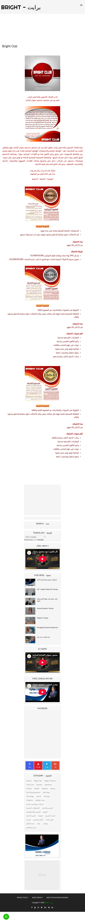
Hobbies (45, 788)
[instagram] (38, 907)
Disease (39, 785)
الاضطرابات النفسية (33, 808)
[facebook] (32, 907)
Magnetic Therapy (42, 618)
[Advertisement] (42, 28)
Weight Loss (40, 800)
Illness (52, 788)
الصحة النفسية (50, 816)
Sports (38, 796)
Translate (40, 540)
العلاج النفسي (38, 820)
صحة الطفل (30, 823)
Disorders (48, 785)
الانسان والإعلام (47, 808)
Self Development (33, 792)
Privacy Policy (22, 897)
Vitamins (29, 800)
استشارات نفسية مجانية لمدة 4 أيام (47, 580)
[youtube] (35, 907)
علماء (38, 823)
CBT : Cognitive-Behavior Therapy (47, 589)
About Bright (37, 897)
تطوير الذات (49, 820)
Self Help (46, 792)
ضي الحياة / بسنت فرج (43, 637)
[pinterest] (49, 907)
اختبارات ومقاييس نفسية (35, 804)
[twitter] (41, 907)
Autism (29, 781)
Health (36, 788)
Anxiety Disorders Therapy (45, 608)
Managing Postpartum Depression (47, 627)
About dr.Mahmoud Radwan (57, 897)
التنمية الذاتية (31, 816)
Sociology (30, 796)
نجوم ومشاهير (31, 827)
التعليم (45, 812)
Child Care (30, 785)
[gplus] (45, 907)
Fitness (29, 788)
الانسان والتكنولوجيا (33, 812)
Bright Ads (38, 781)
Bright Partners (50, 781)
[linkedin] (52, 907)
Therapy (46, 796)
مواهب (45, 823)
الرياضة (40, 816)
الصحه (28, 820)
